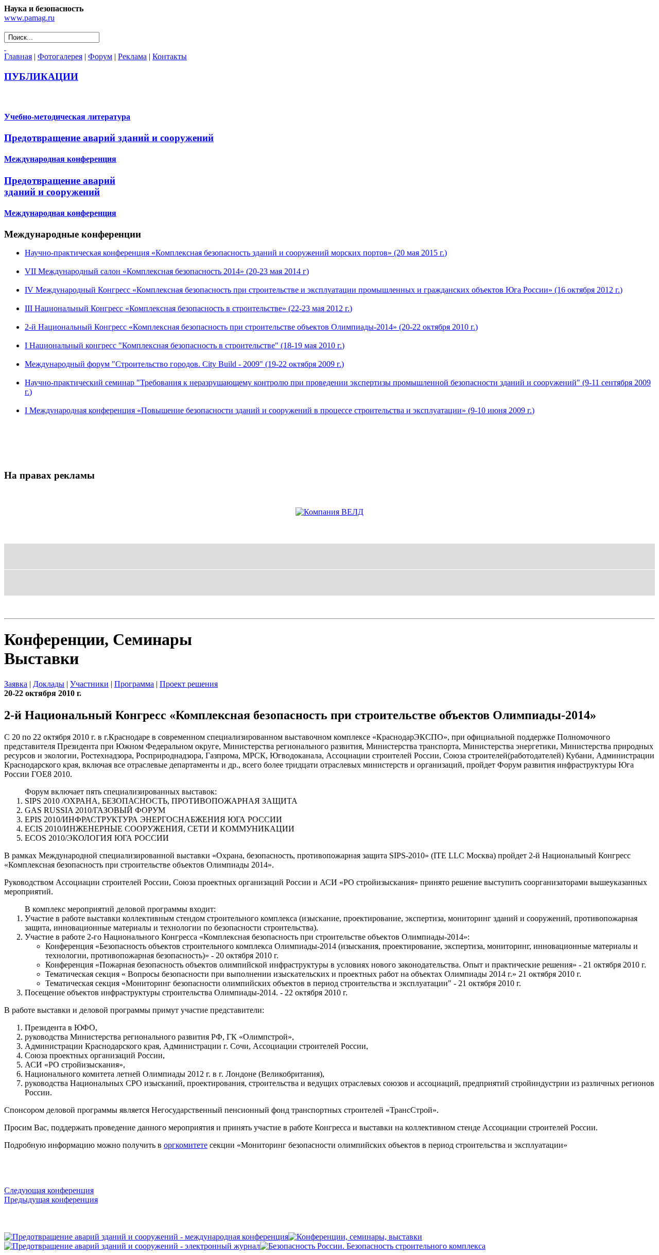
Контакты (169, 56)
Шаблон (37, 609)
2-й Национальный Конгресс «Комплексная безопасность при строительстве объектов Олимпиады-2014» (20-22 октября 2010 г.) (251, 327)
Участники (89, 684)
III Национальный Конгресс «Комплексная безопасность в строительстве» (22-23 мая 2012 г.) (188, 308)
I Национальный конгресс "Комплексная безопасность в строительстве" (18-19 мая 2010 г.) (184, 345)
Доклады (48, 684)
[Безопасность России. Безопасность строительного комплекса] (372, 1246)
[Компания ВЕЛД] (329, 511)
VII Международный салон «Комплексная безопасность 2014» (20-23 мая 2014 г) (167, 271)
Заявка (15, 684)
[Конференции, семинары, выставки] (355, 1236)
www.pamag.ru (29, 17)
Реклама (132, 56)
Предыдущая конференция (51, 1199)
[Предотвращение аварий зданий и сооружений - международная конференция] (146, 1236)
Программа (134, 684)
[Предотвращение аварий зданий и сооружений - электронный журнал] (132, 1246)
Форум (100, 56)
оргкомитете (185, 1145)
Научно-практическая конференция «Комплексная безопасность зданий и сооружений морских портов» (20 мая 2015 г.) (236, 252)
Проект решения (189, 684)
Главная (18, 56)
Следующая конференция (49, 1190)
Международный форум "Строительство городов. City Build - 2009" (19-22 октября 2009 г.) (184, 364)
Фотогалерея (60, 56)
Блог (13, 609)
